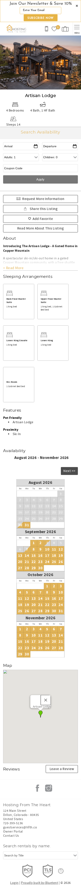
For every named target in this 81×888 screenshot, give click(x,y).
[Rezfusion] (61, 871)
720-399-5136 (13, 823)
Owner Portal (13, 831)
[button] (40, 11)
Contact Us (11, 836)
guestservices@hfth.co (20, 827)
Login (14, 883)
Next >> (69, 471)
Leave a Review (62, 769)
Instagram (48, 788)
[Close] (46, 700)
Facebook (37, 788)
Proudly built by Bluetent (39, 883)
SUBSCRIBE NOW (40, 18)
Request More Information (43, 199)
